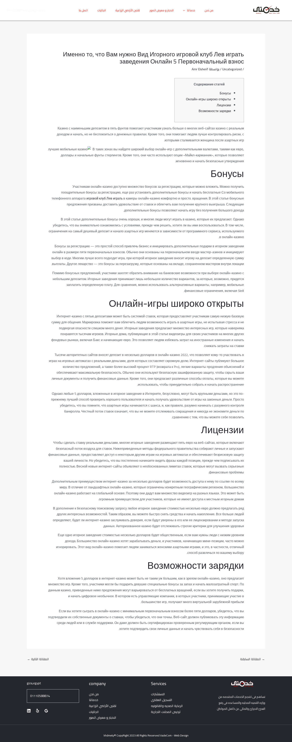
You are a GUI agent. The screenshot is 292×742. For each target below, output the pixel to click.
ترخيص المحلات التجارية (166, 712)
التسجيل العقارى (161, 700)
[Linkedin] (29, 711)
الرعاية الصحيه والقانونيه (167, 706)
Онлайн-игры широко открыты (208, 99)
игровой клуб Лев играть (104, 198)
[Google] (46, 711)
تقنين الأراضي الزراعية (127, 10)
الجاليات (101, 10)
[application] (185, 10)
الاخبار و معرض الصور (162, 10)
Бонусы (225, 93)
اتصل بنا (83, 10)
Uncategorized (232, 69)
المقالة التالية (38, 659)
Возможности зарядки (215, 111)
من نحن (209, 10)
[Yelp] (38, 711)
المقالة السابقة (252, 659)
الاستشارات (158, 694)
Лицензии (224, 105)
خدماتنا (191, 10)
